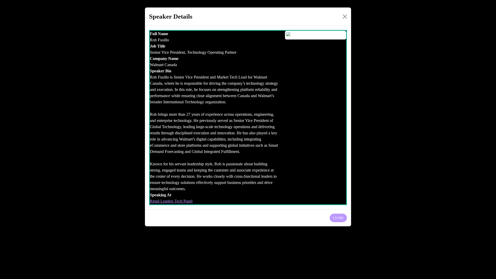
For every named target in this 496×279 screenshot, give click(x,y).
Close (338, 218)
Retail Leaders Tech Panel (171, 201)
